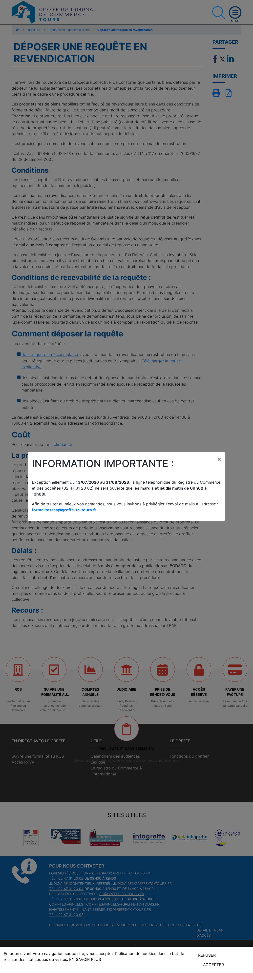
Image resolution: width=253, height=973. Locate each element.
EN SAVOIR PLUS (85, 959)
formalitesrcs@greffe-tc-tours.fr (64, 509)
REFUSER (207, 955)
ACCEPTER (213, 964)
